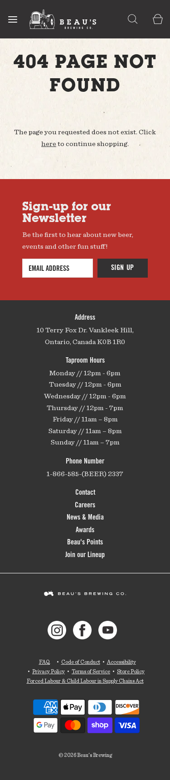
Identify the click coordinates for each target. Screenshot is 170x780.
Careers (85, 505)
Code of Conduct (80, 661)
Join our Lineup (85, 555)
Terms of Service (91, 671)
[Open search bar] (132, 19)
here (48, 143)
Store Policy (131, 671)
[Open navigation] (12, 19)
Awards (85, 530)
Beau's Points (85, 542)
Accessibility (121, 661)
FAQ (44, 661)
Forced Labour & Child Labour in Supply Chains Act (85, 680)
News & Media (85, 517)
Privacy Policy (48, 671)
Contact (85, 492)
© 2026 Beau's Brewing (85, 755)
